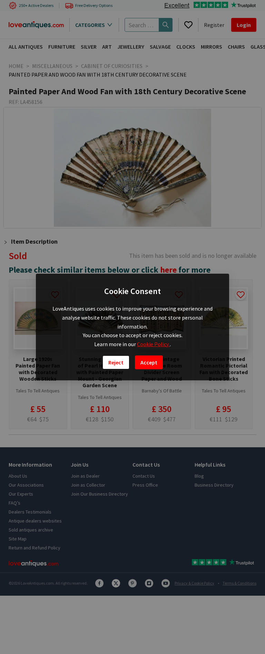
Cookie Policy (153, 344)
